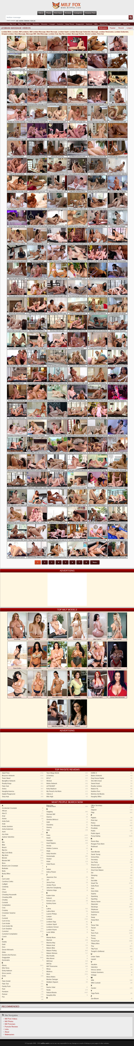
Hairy (67, 835)
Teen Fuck (111, 933)
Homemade (67, 856)
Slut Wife (111, 881)
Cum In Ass (22, 921)
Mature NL (111, 789)
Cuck (22, 916)
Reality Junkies (111, 786)
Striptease (111, 909)
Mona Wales (67, 977)
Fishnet (22, 994)
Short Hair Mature (111, 870)
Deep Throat (69, 24)
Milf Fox (67, 5)
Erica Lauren (22, 973)
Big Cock (13, 24)
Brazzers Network (22, 776)
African (22, 811)
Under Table (111, 957)
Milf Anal (67, 961)
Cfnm (22, 889)
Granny (67, 827)
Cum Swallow (22, 929)
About (7, 1032)
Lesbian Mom (7, 32)
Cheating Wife (22, 897)
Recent (121, 28)
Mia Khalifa (67, 956)
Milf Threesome (67, 966)
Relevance (103, 28)
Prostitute (111, 828)
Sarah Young (111, 854)
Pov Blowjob (111, 825)
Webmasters (9, 1035)
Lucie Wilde (67, 932)
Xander (111, 988)
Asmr (22, 832)
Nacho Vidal (67, 987)
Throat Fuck (111, 941)
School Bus (111, 857)
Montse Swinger (67, 979)
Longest (130, 28)
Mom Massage (51, 32)
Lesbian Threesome (106, 32)
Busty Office (22, 874)
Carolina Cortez (22, 881)
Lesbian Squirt (63, 32)
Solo (111, 888)
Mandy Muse (67, 937)
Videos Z (67, 794)
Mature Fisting (67, 951)
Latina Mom (67, 911)
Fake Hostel (22, 981)
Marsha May (67, 943)
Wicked (67, 781)
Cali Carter (22, 879)
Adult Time (22, 773)
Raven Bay (111, 841)
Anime (22, 819)
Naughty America (22, 791)
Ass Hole (22, 834)
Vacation (111, 964)
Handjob (67, 840)
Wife (111, 980)
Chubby (22, 900)
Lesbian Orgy (67, 922)
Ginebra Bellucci (67, 819)
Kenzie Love (67, 901)
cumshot (21, 20)
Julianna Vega (67, 890)
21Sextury (67, 776)
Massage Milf (31, 34)
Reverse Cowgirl (115, 24)
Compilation (22, 905)
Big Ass (22, 850)
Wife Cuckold (111, 983)
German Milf (67, 814)
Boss (22, 863)
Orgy (111, 812)
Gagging (67, 812)
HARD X (111, 773)
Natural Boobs (67, 992)
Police (111, 823)
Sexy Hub (22, 797)
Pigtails (111, 818)
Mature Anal (67, 945)
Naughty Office (111, 797)
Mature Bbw (67, 948)
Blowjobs (36, 24)
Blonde (28, 24)
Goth (67, 822)
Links (7, 1029)
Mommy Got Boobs (111, 794)
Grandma (67, 825)
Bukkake (22, 868)
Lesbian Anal (53, 34)
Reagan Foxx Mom (111, 844)
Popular (113, 28)
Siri (111, 873)
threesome (26, 20)
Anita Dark (22, 821)
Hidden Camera (67, 848)
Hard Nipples (67, 843)
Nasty (67, 990)
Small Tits (126, 24)
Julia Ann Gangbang (67, 888)
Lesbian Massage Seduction (80, 32)
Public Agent (111, 833)
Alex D (22, 813)
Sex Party (111, 862)
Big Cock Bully (22, 853)
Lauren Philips (67, 914)
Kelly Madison (67, 789)
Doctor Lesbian (90, 34)
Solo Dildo (111, 891)
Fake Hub (22, 786)
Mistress (67, 971)
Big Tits (21, 24)
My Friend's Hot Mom (67, 791)
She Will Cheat (111, 781)
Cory (22, 908)
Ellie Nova (22, 968)
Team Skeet (22, 778)
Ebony (22, 965)
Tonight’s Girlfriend (111, 951)
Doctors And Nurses (22, 955)
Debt (22, 944)
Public (111, 831)
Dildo (22, 952)
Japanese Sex (67, 877)
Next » (95, 562)
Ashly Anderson (22, 829)
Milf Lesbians (24, 32)
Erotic (22, 976)
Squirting (111, 899)
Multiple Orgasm (67, 982)
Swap (111, 917)
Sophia (111, 894)
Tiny (111, 946)
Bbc (22, 842)
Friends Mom (67, 806)
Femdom (22, 992)
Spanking (111, 896)
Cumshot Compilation (22, 934)
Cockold (22, 902)
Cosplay (22, 910)
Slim (111, 878)
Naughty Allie (67, 995)
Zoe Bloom (111, 998)
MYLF (67, 778)
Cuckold (22, 918)
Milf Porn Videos (11, 1019)
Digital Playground (22, 794)
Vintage (111, 975)
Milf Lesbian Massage (38, 32)
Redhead (111, 846)
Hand (67, 838)
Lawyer (67, 916)
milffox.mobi (45, 1043)
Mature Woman (67, 953)
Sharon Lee (111, 865)
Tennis (111, 936)
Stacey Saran (111, 901)
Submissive (111, 912)
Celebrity (22, 887)
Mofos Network (67, 783)
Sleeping (111, 875)
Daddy (22, 942)
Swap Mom (111, 920)
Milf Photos (9, 1021)
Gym (67, 830)
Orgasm (111, 810)
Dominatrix (22, 960)
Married (67, 940)
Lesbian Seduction (121, 32)
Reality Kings (22, 783)
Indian (67, 869)
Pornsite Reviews (11, 1027)
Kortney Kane (67, 903)
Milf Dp (67, 964)
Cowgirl (52, 24)
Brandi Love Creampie (22, 866)
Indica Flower (67, 872)
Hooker (67, 859)
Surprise (111, 915)
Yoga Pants (111, 993)
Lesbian (15, 32)
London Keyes (67, 930)
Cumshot (60, 24)
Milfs (96, 24)
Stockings (111, 907)
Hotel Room (67, 864)
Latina (67, 909)
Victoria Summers (111, 972)
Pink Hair (111, 820)
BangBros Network (22, 781)
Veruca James (111, 970)
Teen (111, 930)
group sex (32, 20)
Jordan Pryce (67, 885)
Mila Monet (67, 958)
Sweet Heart (111, 783)
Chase (22, 892)
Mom (67, 974)
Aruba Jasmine (22, 826)
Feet (22, 989)
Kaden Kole (67, 895)
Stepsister (111, 904)
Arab (22, 824)
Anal (22, 816)
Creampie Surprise (22, 913)
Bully (22, 871)
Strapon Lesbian (8, 34)
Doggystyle (80, 24)
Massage (94, 32)
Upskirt (111, 959)
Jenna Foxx (67, 882)
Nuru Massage (20, 34)
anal (17, 20)
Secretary (111, 860)
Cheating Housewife (22, 895)
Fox (22, 997)
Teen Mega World (67, 773)
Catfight (22, 884)
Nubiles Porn (111, 791)
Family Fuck (22, 986)
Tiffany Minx (111, 943)
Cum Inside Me (22, 926)
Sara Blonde (111, 852)
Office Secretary (111, 805)
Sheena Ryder (111, 867)
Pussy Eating (111, 836)
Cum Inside (22, 923)
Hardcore (89, 24)
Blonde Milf (22, 860)
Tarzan (111, 928)
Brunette (44, 24)
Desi (22, 947)
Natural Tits (104, 24)
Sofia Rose (111, 886)
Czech (22, 936)
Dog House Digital (111, 778)
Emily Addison (22, 971)
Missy (67, 969)
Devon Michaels (22, 950)
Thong (111, 938)
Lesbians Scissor (67, 927)
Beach (22, 847)
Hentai (67, 846)
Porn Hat (100, 34)
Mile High (67, 797)
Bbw (22, 845)
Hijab (67, 851)
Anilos (22, 789)
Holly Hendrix (67, 854)
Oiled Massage (42, 34)
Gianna (67, 817)
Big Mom (22, 855)
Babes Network (111, 776)
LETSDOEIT (67, 786)
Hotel (67, 861)
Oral (111, 807)
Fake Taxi (22, 984)
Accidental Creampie (22, 808)
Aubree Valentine (22, 837)
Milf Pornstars (10, 1024)
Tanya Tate (111, 925)
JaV (67, 880)
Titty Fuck (111, 949)
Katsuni (67, 898)
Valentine (111, 967)
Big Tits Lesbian (65, 34)
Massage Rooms (78, 34)
